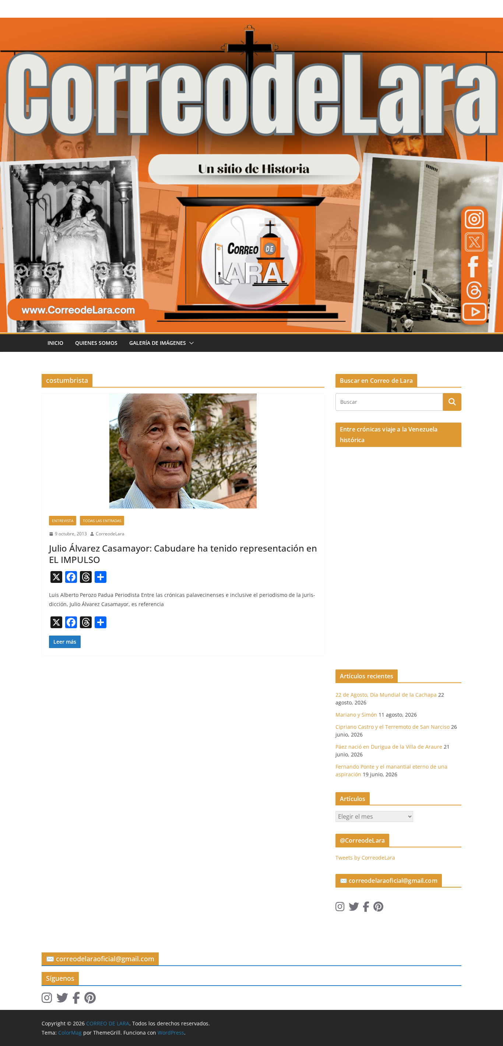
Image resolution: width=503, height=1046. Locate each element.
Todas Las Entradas (102, 520)
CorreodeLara (110, 534)
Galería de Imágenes (157, 342)
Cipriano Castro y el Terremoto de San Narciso (392, 726)
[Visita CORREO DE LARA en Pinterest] (378, 908)
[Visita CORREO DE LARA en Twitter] (354, 908)
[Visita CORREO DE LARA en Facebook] (366, 908)
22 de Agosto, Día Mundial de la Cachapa (386, 694)
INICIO (55, 342)
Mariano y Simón (356, 714)
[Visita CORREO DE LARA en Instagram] (340, 908)
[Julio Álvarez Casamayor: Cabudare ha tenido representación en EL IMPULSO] (183, 450)
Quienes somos (96, 342)
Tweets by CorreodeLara (365, 857)
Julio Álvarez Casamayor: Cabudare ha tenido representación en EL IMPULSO (183, 554)
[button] (190, 343)
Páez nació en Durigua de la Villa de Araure (388, 746)
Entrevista (62, 520)
